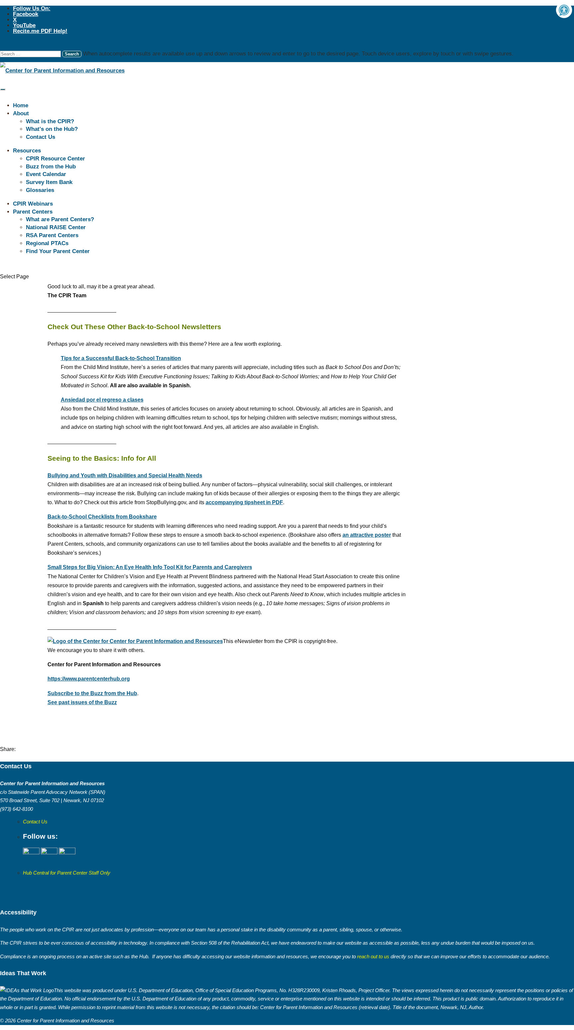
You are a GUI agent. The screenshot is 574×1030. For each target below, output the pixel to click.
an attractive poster (366, 535)
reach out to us (372, 956)
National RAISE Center (56, 227)
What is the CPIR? (50, 121)
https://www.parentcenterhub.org (89, 679)
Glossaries (40, 190)
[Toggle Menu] (2, 89)
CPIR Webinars (33, 204)
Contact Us (40, 137)
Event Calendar (46, 174)
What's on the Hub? (52, 129)
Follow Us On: (31, 8)
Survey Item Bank (49, 182)
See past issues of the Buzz (82, 702)
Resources (27, 150)
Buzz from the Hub (51, 166)
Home (20, 105)
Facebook (25, 14)
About (21, 113)
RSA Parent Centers (52, 235)
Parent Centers (32, 212)
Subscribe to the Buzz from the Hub (92, 693)
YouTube (24, 25)
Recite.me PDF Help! (40, 31)
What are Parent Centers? (60, 219)
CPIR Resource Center (55, 158)
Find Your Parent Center (58, 251)
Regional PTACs (47, 243)
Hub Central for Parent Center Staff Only (66, 873)
